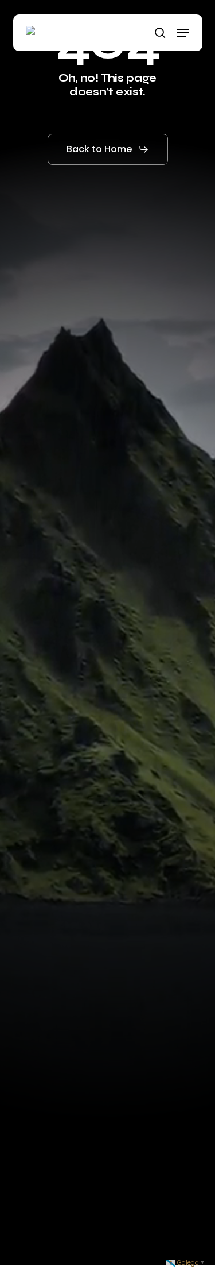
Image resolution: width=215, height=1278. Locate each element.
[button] (183, 32)
